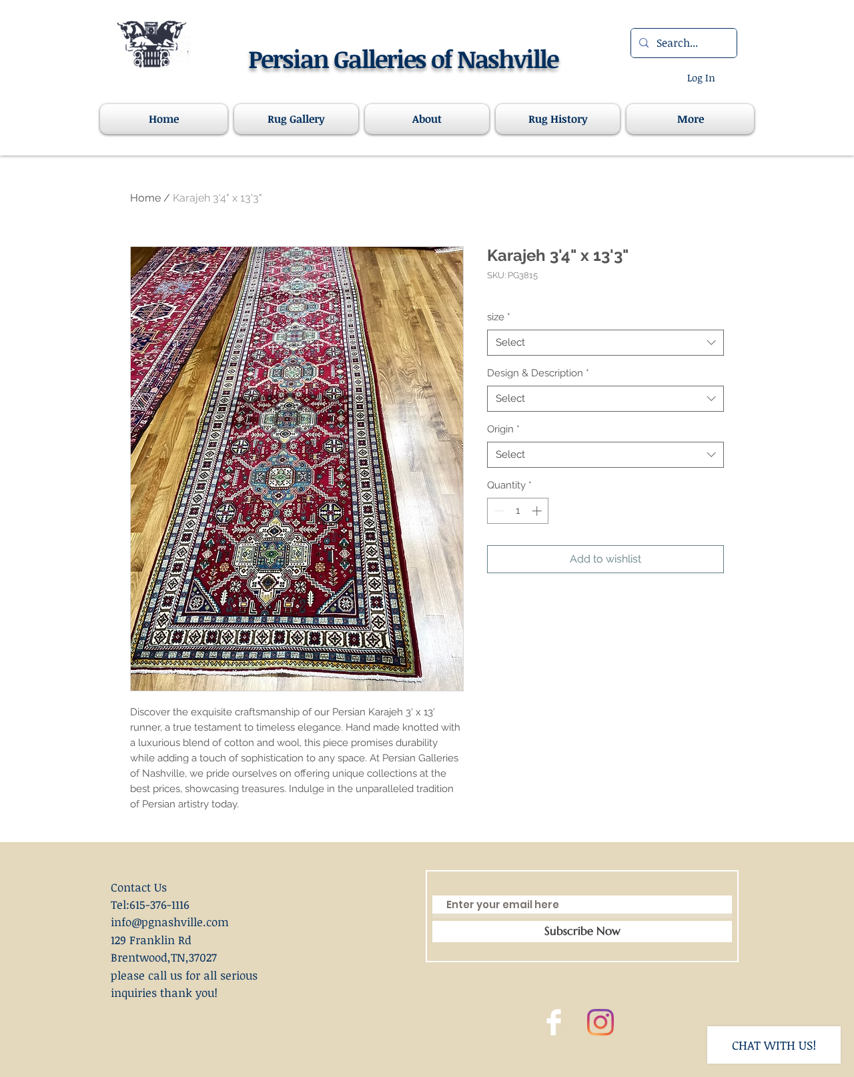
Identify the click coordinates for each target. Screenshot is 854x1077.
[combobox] (605, 343)
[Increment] (538, 510)
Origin (503, 429)
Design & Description (538, 373)
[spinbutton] (518, 510)
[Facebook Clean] (553, 1022)
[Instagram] (600, 1022)
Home (145, 198)
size (498, 317)
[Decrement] (498, 510)
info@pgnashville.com (170, 922)
